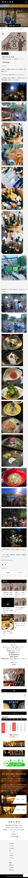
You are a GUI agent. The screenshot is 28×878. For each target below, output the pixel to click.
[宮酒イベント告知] (14, 806)
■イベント (5, 53)
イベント (11, 853)
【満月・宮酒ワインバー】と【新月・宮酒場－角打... (8, 610)
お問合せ (11, 855)
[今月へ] (21, 717)
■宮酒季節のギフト (14, 652)
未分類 (14, 664)
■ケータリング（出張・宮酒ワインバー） (14, 647)
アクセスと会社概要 (11, 848)
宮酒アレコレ (14, 662)
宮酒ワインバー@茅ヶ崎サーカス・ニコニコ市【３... (20, 594)
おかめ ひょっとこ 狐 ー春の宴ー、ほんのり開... (20, 625)
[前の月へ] (17, 717)
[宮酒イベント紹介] (14, 795)
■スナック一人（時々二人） (14, 649)
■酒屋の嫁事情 (14, 656)
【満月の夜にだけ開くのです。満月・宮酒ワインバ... (8, 594)
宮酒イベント (15, 736)
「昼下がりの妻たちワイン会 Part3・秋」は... (20, 609)
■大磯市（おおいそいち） (14, 650)
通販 (10, 862)
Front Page (11, 843)
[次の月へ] (25, 717)
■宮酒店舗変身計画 (14, 654)
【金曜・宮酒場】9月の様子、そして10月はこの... (8, 633)
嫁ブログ (11, 869)
